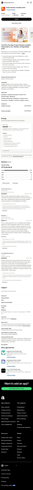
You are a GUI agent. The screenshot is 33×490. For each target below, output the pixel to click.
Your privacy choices (7, 485)
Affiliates (19, 452)
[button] (16, 354)
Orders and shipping (6, 415)
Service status (21, 457)
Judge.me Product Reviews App (14, 351)
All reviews (15, 183)
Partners (19, 449)
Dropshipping (20, 407)
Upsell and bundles (22, 415)
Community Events (6, 446)
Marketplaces (21, 410)
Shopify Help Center (6, 437)
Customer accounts (12, 94)
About (18, 437)
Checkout (4, 94)
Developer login (5, 470)
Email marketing (21, 418)
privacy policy (26, 325)
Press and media (21, 446)
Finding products (6, 410)
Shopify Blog (4, 449)
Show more (4, 210)
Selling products (5, 413)
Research (3, 452)
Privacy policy (5, 298)
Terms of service (6, 473)
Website (3, 310)
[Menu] (31, 2)
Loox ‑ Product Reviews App (13, 369)
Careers (19, 440)
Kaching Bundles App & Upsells (13, 360)
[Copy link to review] (11, 189)
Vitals (22, 15)
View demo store (16, 23)
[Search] (28, 2)
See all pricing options (18, 156)
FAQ (2, 300)
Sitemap (3, 481)
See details (4, 344)
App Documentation (6, 302)
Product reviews (5, 106)
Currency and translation (24, 427)
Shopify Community (6, 443)
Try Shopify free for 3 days (16, 388)
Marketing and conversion (8, 421)
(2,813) (16, 15)
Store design (4, 418)
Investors (19, 443)
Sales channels (5, 407)
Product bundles (5, 111)
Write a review (6, 183)
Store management (6, 424)
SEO (18, 421)
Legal (18, 455)
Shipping (19, 424)
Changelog (13, 318)
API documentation (6, 440)
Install (16, 19)
